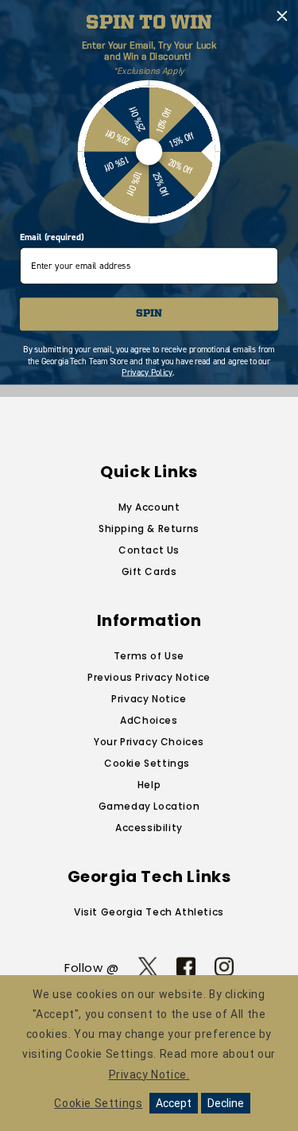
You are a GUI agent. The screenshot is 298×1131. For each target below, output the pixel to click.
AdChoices (148, 720)
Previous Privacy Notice (149, 677)
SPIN (149, 314)
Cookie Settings (147, 763)
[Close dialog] (282, 16)
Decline (225, 1103)
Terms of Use (149, 656)
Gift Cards (149, 571)
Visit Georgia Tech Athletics (149, 912)
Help (149, 784)
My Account (149, 507)
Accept (174, 1103)
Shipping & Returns (149, 528)
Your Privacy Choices (149, 741)
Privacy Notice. (149, 1074)
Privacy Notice (148, 698)
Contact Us (149, 550)
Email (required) (51, 237)
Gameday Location (149, 806)
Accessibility (149, 827)
